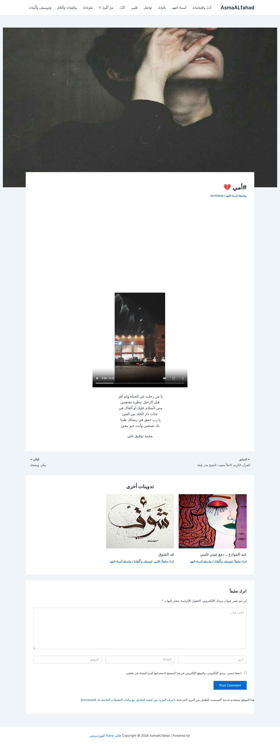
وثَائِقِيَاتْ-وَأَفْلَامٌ (67, 8)
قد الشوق (166, 554)
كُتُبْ (122, 8)
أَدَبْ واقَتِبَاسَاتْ (201, 8)
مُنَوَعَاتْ (88, 8)
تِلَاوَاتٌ (162, 8)
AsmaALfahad (237, 7)
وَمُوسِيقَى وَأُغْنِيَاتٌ (40, 8)
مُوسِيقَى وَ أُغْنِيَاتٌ (223, 561)
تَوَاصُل (148, 8)
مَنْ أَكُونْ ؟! (106, 8)
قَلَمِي (134, 8)
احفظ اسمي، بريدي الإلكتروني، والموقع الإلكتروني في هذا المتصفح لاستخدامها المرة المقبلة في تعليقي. (183, 673)
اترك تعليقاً (241, 561)
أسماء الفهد (179, 8)
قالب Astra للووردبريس (105, 735)
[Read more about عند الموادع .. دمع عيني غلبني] (213, 521)
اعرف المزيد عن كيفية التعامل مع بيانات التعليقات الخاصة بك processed (128, 700)
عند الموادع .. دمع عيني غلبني (223, 554)
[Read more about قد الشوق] (140, 521)
